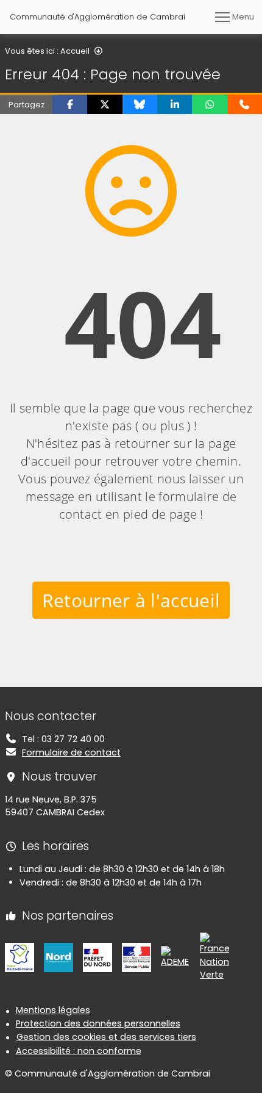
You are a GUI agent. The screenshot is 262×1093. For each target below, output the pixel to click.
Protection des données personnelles (98, 1023)
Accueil (75, 51)
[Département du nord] (58, 957)
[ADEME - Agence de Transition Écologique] (175, 957)
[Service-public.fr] (136, 957)
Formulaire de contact (71, 752)
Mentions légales (53, 1010)
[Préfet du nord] (97, 957)
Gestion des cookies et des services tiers (106, 1037)
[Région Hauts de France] (19, 957)
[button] (69, 104)
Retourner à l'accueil (131, 600)
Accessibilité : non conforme (78, 1051)
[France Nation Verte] (214, 957)
